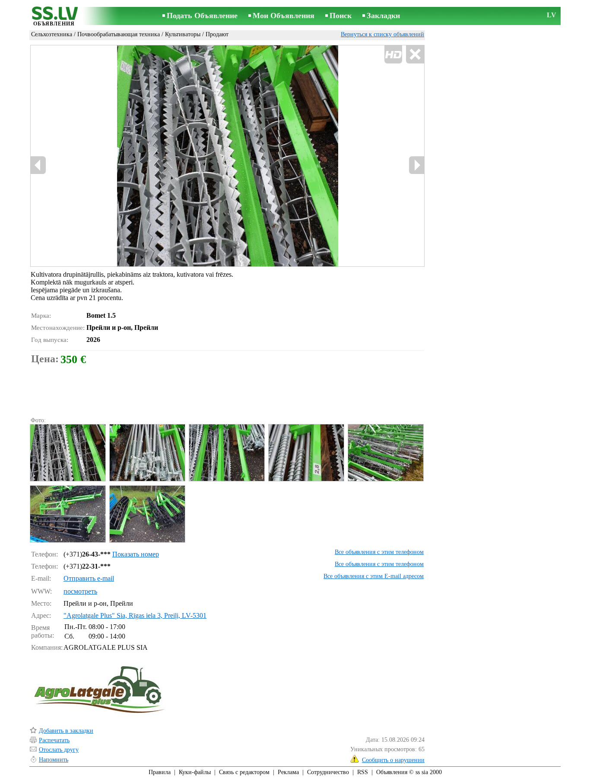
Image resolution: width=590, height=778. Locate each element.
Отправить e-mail (88, 578)
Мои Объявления (283, 15)
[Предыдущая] (38, 165)
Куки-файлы (195, 772)
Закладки (383, 15)
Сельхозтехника (51, 34)
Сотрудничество (328, 772)
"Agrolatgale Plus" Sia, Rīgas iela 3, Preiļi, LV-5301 (134, 615)
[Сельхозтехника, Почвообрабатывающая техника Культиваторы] (67, 452)
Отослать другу (59, 749)
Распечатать (54, 740)
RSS (362, 772)
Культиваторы (182, 34)
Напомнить (53, 759)
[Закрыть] (415, 54)
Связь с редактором (244, 772)
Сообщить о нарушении (393, 760)
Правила (160, 772)
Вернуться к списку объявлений (382, 34)
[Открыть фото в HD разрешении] (227, 156)
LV (551, 15)
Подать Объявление (202, 15)
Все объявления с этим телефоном (379, 552)
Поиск (341, 15)
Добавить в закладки (66, 730)
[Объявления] (54, 16)
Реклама (288, 772)
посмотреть (80, 591)
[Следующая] (416, 165)
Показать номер (135, 554)
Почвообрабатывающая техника (118, 34)
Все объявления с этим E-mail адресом (374, 576)
